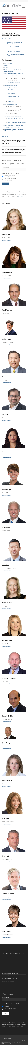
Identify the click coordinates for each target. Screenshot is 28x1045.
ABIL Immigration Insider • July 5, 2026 (9, 978)
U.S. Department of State (10, 85)
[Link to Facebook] (20, 1040)
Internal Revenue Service (10, 104)
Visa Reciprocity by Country (14, 98)
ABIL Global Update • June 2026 (8, 981)
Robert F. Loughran (8, 678)
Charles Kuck (6, 527)
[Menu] (23, 6)
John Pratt (5, 856)
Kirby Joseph (6, 490)
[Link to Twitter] (22, 1040)
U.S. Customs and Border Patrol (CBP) (13, 73)
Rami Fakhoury (7, 310)
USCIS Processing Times (13, 46)
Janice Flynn (6, 339)
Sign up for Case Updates (13, 51)
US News (5, 136)
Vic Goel (5, 415)
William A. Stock (8, 894)
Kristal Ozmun (7, 781)
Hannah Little (7, 640)
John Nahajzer (7, 743)
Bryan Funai (6, 377)
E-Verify (6, 65)
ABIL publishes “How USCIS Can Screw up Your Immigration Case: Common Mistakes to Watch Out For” (13, 142)
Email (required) (6, 167)
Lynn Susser (6, 931)
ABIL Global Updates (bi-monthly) (10, 176)
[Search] (20, 6)
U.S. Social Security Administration (12, 116)
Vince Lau (5, 565)
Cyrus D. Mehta (7, 716)
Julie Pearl (5, 818)
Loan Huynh (6, 452)
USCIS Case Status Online (13, 49)
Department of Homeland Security (11, 38)
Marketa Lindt (7, 603)
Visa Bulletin (11, 101)
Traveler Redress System (14, 82)
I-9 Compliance (8, 63)
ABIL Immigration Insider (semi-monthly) (10, 179)
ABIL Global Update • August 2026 (8, 975)
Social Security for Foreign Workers (17, 122)
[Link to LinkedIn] (25, 1040)
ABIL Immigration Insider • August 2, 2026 (10, 973)
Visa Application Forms (13, 96)
